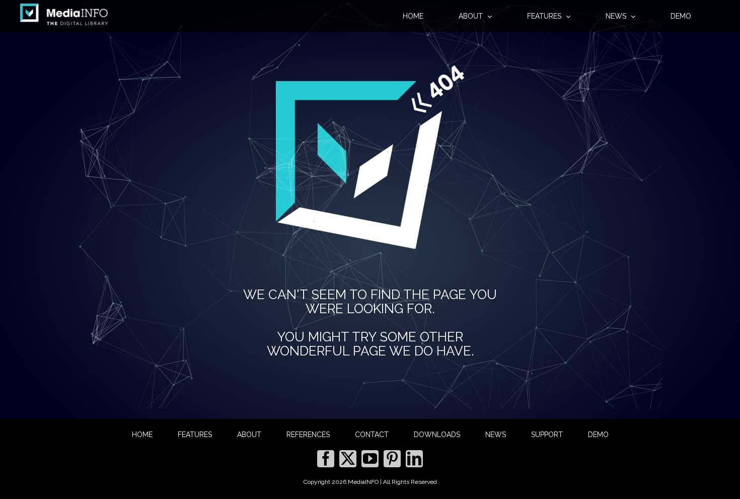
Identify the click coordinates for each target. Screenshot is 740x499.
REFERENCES (308, 435)
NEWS (495, 435)
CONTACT (372, 435)
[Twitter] (347, 458)
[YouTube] (370, 458)
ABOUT (249, 435)
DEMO (598, 435)
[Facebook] (325, 458)
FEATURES (195, 435)
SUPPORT (547, 435)
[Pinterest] (392, 458)
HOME (142, 435)
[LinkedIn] (414, 458)
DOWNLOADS (437, 435)
